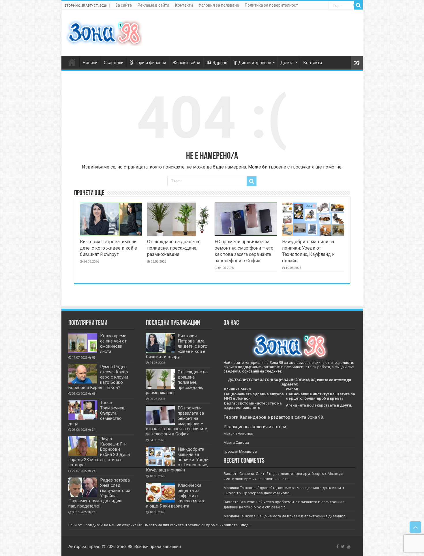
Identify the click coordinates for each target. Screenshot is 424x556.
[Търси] (358, 5)
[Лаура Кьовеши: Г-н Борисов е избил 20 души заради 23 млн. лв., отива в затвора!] (82, 446)
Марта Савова (236, 442)
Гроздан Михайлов (240, 451)
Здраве (220, 62)
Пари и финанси (150, 62)
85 (93, 358)
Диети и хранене (254, 62)
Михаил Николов (239, 433)
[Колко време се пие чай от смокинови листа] (82, 343)
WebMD (293, 389)
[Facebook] (337, 546)
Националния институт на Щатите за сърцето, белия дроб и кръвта (320, 396)
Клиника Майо (237, 389)
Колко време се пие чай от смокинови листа (113, 343)
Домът (287, 62)
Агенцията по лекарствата (311, 405)
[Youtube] (348, 546)
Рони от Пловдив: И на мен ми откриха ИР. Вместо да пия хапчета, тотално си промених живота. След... (159, 525)
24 (93, 471)
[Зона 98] (104, 32)
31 (93, 430)
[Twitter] (342, 546)
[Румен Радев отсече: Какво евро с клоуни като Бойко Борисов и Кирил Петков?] (82, 373)
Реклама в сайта (153, 5)
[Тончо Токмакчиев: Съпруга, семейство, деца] (82, 410)
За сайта (123, 5)
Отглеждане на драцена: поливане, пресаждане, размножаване (173, 248)
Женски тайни (186, 62)
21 (93, 512)
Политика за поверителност (271, 5)
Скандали (113, 62)
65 (93, 394)
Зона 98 (315, 417)
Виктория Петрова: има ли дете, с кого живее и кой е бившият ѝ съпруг (108, 248)
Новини (90, 62)
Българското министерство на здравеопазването (253, 405)
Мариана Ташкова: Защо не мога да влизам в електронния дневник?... (286, 516)
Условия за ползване (219, 5)
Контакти (184, 5)
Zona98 (71, 62)
